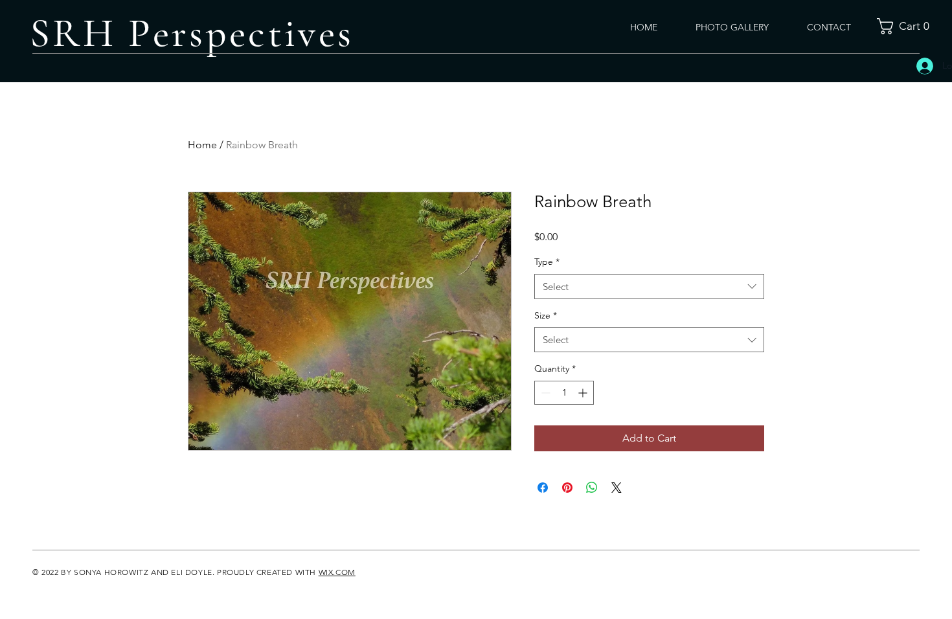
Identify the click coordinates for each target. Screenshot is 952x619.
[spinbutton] (564, 392)
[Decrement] (544, 392)
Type (547, 261)
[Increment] (584, 392)
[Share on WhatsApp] (592, 487)
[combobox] (649, 286)
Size (545, 315)
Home (202, 145)
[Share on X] (616, 487)
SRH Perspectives (192, 33)
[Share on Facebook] (542, 487)
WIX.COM (337, 572)
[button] (907, 26)
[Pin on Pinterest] (567, 487)
